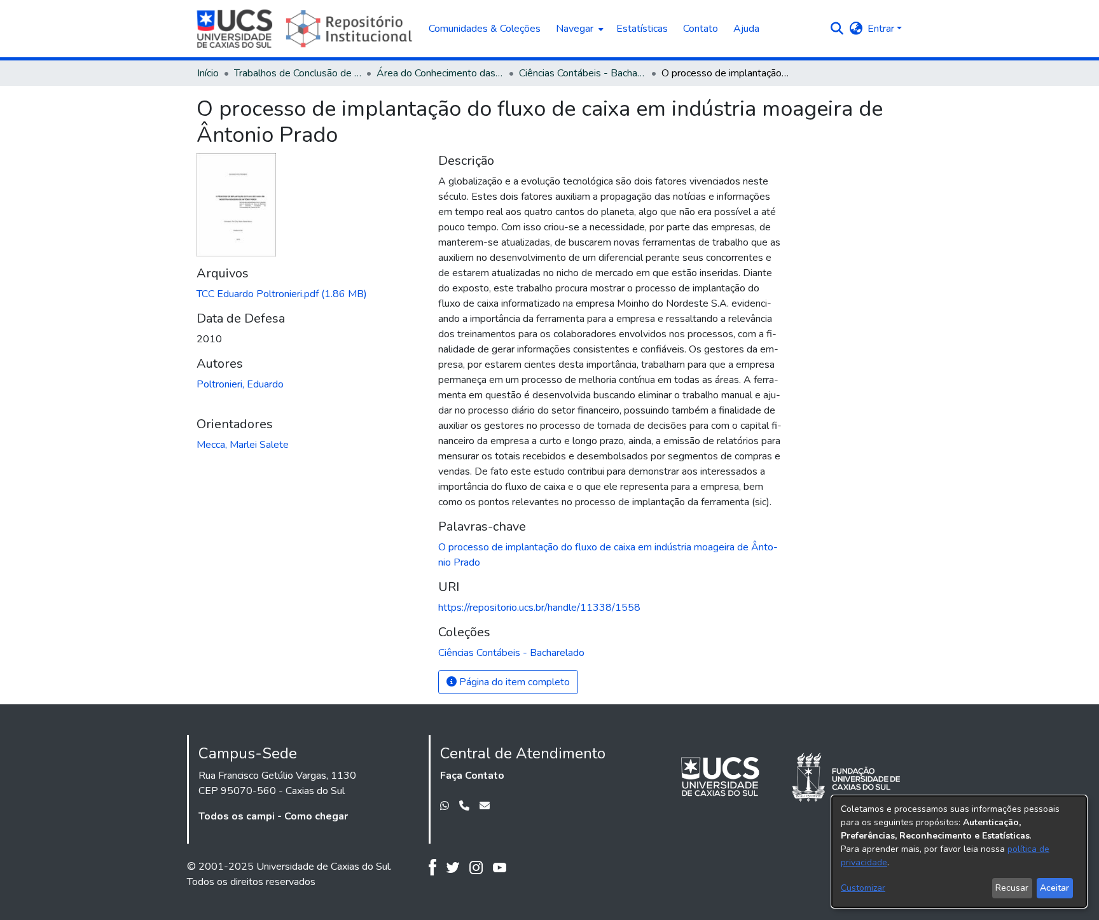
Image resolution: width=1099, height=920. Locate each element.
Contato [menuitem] (700, 29)
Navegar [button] (574, 29)
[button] (837, 28)
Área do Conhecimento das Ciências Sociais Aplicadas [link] (440, 73)
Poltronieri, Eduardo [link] (240, 384)
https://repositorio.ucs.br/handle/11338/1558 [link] (539, 608)
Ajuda (746, 29)
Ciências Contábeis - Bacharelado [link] (582, 73)
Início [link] (208, 73)
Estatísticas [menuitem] (642, 29)
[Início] (306, 29)
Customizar (863, 888)
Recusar (1011, 888)
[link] (282, 294)
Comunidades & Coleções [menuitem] (485, 29)
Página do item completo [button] (513, 682)
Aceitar (1054, 888)
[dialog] (959, 851)
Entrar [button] (882, 29)
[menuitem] (578, 28)
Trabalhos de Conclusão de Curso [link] (297, 73)
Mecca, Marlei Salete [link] (243, 445)
